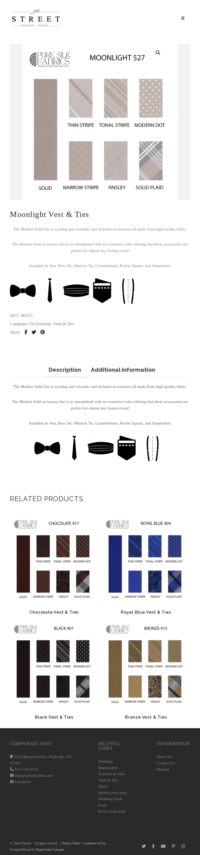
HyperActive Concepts (50, 849)
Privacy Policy (71, 843)
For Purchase (40, 324)
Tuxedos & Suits (111, 774)
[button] (158, 52)
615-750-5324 (26, 769)
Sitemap (163, 769)
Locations (22, 782)
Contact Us (165, 763)
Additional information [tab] (123, 369)
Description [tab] (65, 369)
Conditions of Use (94, 843)
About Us (164, 757)
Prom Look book (112, 811)
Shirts (102, 786)
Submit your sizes (112, 793)
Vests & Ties (63, 324)
